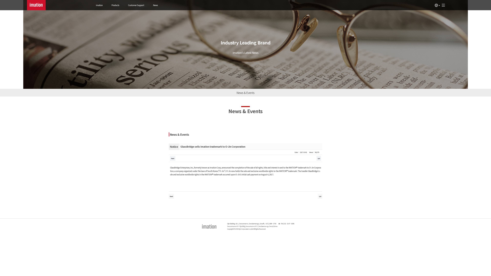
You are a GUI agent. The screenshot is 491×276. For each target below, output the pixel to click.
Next (172, 158)
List (319, 158)
